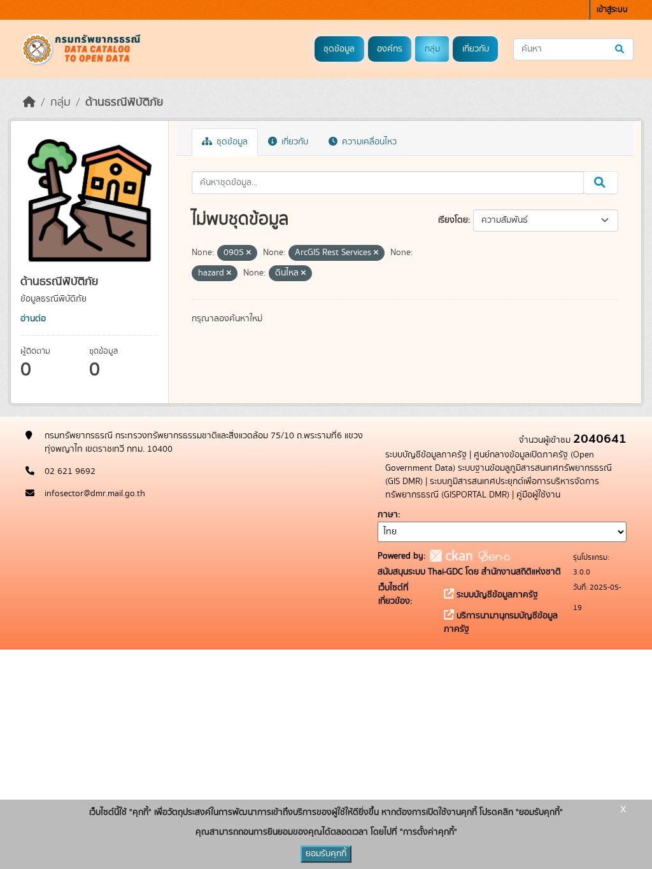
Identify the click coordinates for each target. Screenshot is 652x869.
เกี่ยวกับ (475, 49)
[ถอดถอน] (248, 253)
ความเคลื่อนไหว (368, 142)
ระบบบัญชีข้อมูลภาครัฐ (426, 454)
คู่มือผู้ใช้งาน (538, 495)
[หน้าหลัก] (29, 102)
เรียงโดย (453, 220)
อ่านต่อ (33, 318)
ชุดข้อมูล (339, 49)
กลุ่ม (432, 49)
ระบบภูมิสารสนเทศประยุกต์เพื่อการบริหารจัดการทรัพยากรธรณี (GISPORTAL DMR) (492, 488)
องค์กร (389, 49)
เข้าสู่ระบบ (612, 10)
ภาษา (388, 514)
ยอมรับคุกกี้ (326, 853)
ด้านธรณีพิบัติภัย (124, 102)
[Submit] (620, 49)
